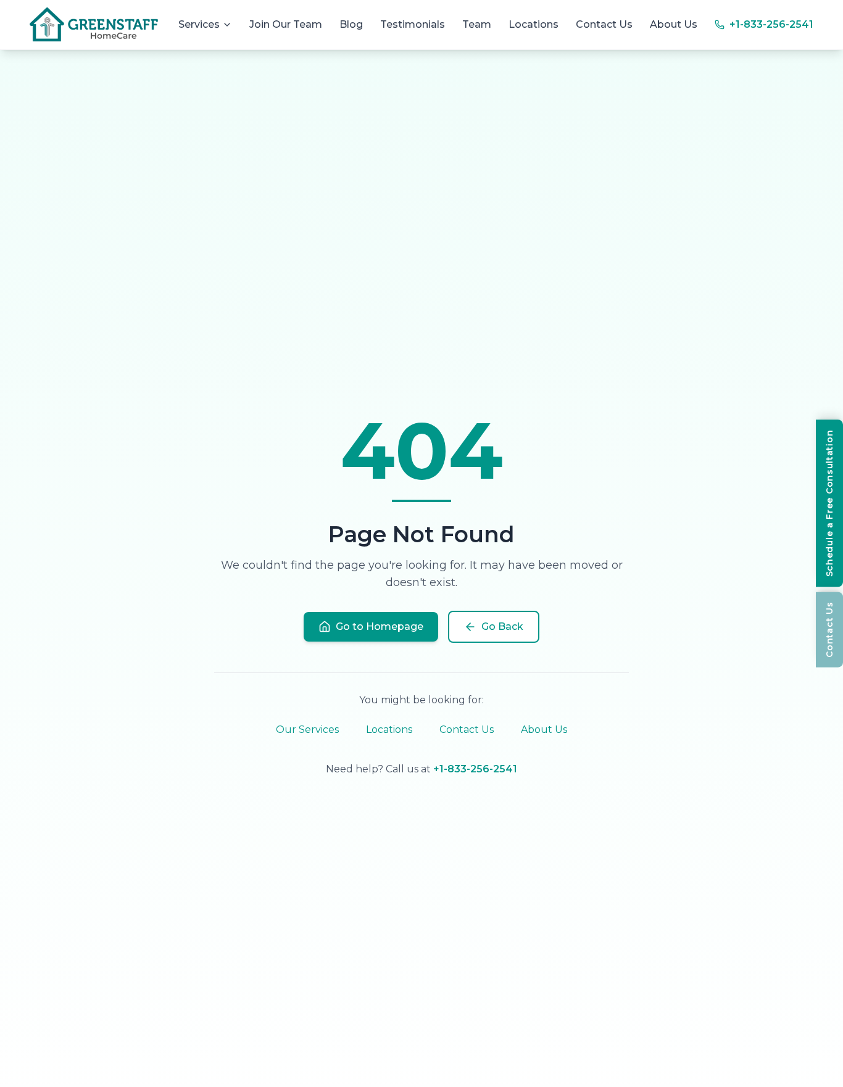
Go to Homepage (379, 626)
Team (476, 24)
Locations (534, 24)
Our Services (307, 729)
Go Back (502, 626)
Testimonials (412, 24)
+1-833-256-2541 (475, 769)
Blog (351, 24)
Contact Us (604, 24)
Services (199, 24)
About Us (673, 24)
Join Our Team (285, 24)
